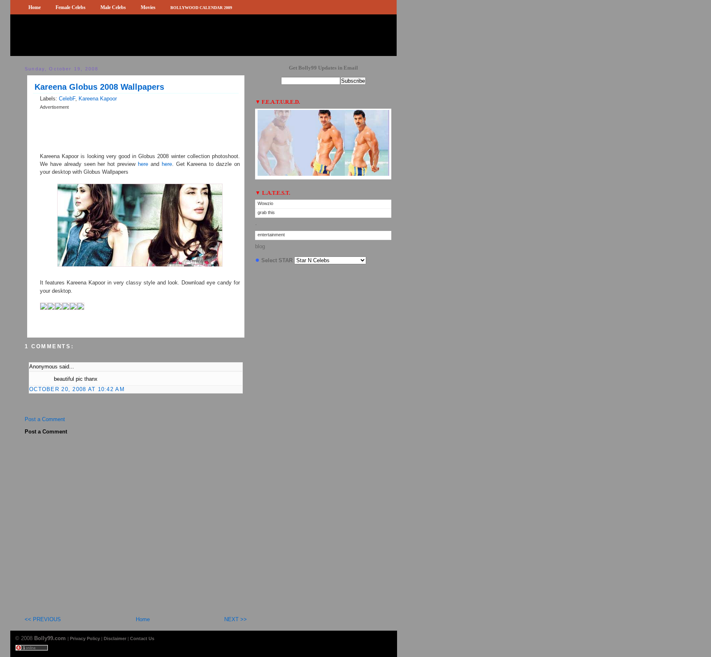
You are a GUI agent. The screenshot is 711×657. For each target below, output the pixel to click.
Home (34, 7)
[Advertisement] (136, 114)
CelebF (67, 99)
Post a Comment (45, 419)
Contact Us (142, 638)
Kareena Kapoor (98, 99)
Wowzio (265, 203)
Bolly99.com (50, 638)
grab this (266, 212)
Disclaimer (115, 638)
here (144, 164)
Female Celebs (71, 7)
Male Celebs (113, 7)
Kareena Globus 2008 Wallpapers (99, 86)
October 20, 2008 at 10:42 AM (77, 389)
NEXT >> (235, 619)
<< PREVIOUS (43, 619)
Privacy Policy (85, 638)
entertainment (271, 234)
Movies (148, 7)
